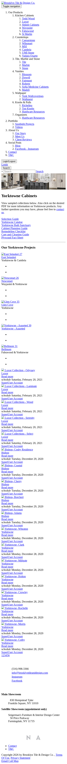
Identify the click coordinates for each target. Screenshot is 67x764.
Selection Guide (10, 218)
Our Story (20, 133)
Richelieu (27, 105)
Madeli (26, 89)
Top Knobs (28, 108)
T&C (11, 155)
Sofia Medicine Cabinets (35, 86)
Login (4, 164)
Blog (17, 145)
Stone (25, 68)
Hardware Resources (33, 111)
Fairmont (27, 80)
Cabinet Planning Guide (14, 228)
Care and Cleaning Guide (15, 234)
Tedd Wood (28, 18)
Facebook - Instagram (27, 148)
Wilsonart (27, 43)
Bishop (5, 452)
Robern (26, 83)
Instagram (17, 676)
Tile (24, 61)
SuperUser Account (12, 382)
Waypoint (27, 27)
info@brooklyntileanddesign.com (30, 672)
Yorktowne (7, 531)
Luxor (25, 21)
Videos (19, 127)
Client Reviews (23, 139)
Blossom (26, 74)
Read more (7, 376)
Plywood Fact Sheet (12, 237)
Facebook (17, 680)
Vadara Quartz (30, 55)
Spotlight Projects (24, 124)
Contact (12, 151)
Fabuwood (28, 30)
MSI (24, 46)
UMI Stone (28, 52)
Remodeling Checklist (13, 231)
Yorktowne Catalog (12, 222)
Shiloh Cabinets (30, 24)
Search (39, 171)
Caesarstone (28, 40)
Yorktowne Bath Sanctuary (16, 225)
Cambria (26, 49)
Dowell (26, 77)
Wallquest (27, 99)
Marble (26, 65)
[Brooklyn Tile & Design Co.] (18, 2)
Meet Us (19, 136)
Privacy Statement (20, 757)
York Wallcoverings (32, 96)
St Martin (27, 34)
